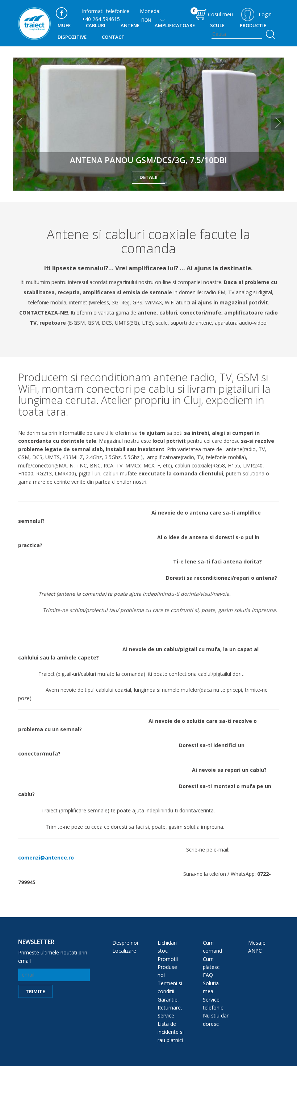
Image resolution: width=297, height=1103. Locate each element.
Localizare (124, 950)
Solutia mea (211, 987)
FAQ (208, 974)
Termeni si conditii (170, 987)
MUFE (64, 25)
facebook (61, 13)
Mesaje (256, 942)
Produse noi (167, 970)
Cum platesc (211, 963)
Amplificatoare (175, 25)
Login (265, 14)
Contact (113, 37)
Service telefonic (213, 1003)
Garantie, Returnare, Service (170, 1007)
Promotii (168, 959)
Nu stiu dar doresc (216, 1019)
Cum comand (212, 946)
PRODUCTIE (253, 25)
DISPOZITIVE (72, 37)
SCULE (217, 25)
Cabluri (95, 25)
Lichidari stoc (167, 946)
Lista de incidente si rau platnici (171, 1032)
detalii (148, 177)
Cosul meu (213, 13)
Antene (130, 25)
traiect (34, 23)
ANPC (255, 950)
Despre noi (125, 942)
